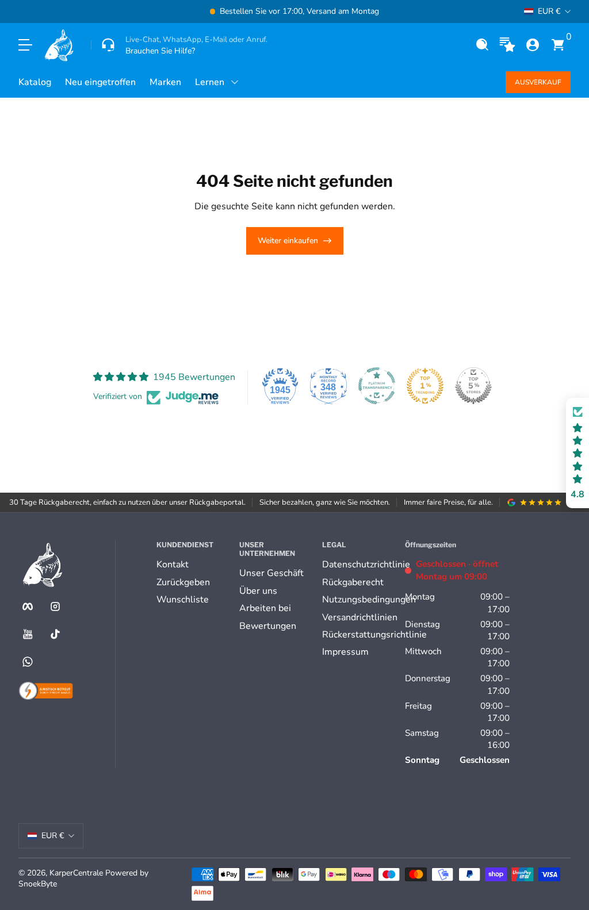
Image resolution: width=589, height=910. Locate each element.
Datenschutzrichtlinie (366, 564)
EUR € (549, 11)
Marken (165, 82)
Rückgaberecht (353, 582)
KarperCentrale (76, 872)
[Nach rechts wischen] (469, 11)
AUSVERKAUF (538, 82)
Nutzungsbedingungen (369, 599)
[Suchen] (482, 44)
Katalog (34, 82)
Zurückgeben (183, 582)
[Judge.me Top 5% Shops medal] (473, 385)
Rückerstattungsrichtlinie (374, 634)
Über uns (258, 591)
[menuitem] (193, 564)
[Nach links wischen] (119, 11)
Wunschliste (182, 599)
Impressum (345, 652)
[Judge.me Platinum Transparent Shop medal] (376, 385)
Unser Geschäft (271, 573)
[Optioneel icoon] (507, 44)
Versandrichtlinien (359, 617)
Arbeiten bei (265, 608)
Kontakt (172, 564)
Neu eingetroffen (100, 82)
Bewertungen (267, 626)
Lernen (209, 82)
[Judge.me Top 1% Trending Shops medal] (425, 385)
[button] (482, 44)
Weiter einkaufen (288, 240)
